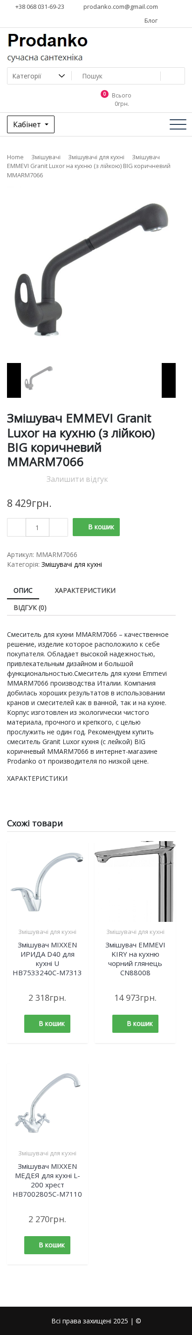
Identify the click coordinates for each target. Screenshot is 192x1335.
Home (15, 157)
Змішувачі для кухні (96, 157)
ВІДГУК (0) (30, 607)
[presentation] (14, 380)
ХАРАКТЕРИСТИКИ (85, 590)
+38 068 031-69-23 (39, 6)
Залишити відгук (77, 479)
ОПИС (23, 590)
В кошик (101, 526)
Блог (150, 20)
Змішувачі (46, 157)
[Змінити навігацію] (178, 124)
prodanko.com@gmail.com (120, 6)
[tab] (23, 590)
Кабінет (28, 124)
